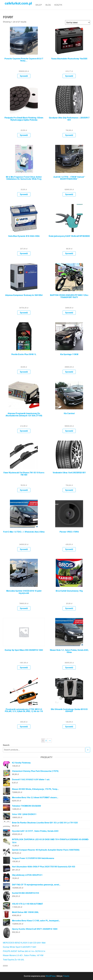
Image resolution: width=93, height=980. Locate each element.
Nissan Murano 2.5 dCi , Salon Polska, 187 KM (23, 955)
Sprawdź (24, 76)
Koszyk (58, 4)
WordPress (50, 976)
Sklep (38, 4)
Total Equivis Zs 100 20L (13, 959)
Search (6, 745)
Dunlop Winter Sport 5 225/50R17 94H (19, 946)
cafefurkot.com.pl (18, 3)
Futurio (66, 976)
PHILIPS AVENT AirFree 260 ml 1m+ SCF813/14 (24, 951)
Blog (48, 4)
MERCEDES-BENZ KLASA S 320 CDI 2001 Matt (24, 942)
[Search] (88, 749)
